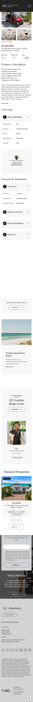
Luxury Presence (18, 689)
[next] (19, 520)
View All (24, 34)
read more (9, 366)
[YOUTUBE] (21, 650)
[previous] (14, 520)
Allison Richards (16, 451)
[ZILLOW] (25, 650)
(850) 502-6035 (17, 163)
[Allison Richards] (16, 433)
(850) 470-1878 (5, 632)
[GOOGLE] (30, 650)
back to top (10, 614)
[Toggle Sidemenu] (30, 6)
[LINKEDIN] (12, 650)
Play (16, 16)
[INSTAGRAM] (8, 650)
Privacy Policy (11, 560)
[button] (16, 594)
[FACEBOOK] (3, 650)
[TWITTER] (16, 650)
